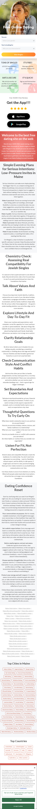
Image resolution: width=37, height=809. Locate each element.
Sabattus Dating (8, 724)
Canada (30, 746)
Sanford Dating (29, 724)
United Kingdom (20, 746)
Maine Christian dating (22, 616)
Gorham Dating (18, 695)
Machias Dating (8, 706)
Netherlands (9, 754)
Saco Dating (19, 724)
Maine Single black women (18, 638)
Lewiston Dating (8, 702)
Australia (8, 750)
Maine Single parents (27, 653)
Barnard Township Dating (24, 673)
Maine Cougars (10, 618)
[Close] (34, 768)
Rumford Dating (31, 720)
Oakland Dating (31, 709)
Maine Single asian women (18, 636)
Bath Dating (8, 676)
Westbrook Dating (18, 731)
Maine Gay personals (10, 621)
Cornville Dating (18, 687)
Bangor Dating (29, 669)
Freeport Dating (30, 691)
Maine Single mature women (11, 651)
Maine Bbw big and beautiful (11, 611)
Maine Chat (10, 616)
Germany (16, 750)
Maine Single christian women (18, 643)
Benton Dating (28, 676)
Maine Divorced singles (23, 618)
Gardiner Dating (6, 695)
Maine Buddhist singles (24, 613)
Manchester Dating (7, 709)
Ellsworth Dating (6, 691)
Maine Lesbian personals (11, 628)
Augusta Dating (18, 669)
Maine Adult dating (11, 608)
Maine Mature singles (13, 631)
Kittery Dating (30, 698)
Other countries (23, 757)
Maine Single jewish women (17, 646)
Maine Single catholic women (18, 641)
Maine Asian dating (24, 608)
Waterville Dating (6, 731)
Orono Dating (27, 713)
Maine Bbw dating (27, 611)
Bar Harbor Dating (10, 673)
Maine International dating (24, 623)
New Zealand (19, 754)
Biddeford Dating (17, 680)
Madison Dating (19, 706)
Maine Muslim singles (10, 633)
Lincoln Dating (19, 702)
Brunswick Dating (18, 684)
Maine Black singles (10, 613)
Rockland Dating (19, 720)
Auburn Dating (7, 669)
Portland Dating (30, 717)
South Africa (12, 757)
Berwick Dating (6, 680)
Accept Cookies (18, 806)
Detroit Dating (29, 687)
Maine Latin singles (26, 626)
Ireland (29, 750)
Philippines (28, 754)
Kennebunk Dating (19, 698)
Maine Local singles (26, 628)
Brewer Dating (7, 684)
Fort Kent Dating (18, 691)
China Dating (7, 687)
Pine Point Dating (7, 717)
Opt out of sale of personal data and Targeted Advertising (18, 793)
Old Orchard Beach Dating (13, 713)
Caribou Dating (30, 684)
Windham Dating (31, 731)
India (23, 750)
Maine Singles (25, 656)
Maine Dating (29, 706)
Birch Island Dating (30, 680)
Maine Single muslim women (10, 653)
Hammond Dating (30, 695)
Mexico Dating (19, 709)
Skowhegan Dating (12, 728)
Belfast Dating (17, 676)
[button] (31, 4)
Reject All (18, 800)
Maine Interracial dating (11, 626)
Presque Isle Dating (7, 720)
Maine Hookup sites (9, 623)
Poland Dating (18, 717)
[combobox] (18, 41)
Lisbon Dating (29, 702)
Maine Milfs (25, 631)
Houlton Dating (7, 698)
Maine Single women (13, 656)
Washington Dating (25, 728)
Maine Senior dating (25, 633)
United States (8, 746)
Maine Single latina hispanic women (18, 648)
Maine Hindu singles (25, 621)
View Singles (18, 54)
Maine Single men (27, 651)
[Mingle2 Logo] (5, 4)
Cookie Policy (23, 788)
